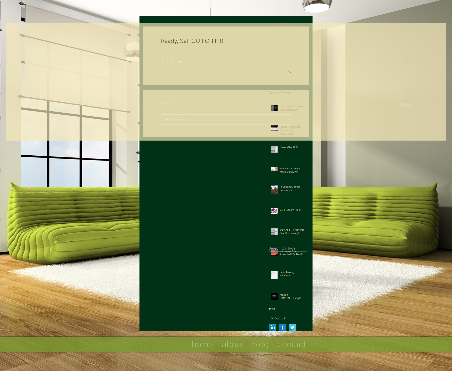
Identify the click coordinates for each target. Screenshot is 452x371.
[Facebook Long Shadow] (282, 327)
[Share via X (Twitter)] (171, 61)
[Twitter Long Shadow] (292, 327)
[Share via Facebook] (162, 61)
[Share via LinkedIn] (179, 61)
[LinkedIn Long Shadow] (272, 327)
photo (272, 308)
